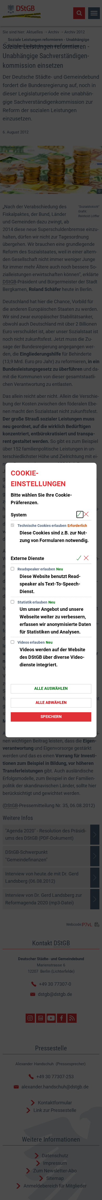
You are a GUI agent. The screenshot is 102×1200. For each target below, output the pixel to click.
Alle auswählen (51, 688)
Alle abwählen (51, 702)
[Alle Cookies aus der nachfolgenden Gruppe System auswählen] (80, 514)
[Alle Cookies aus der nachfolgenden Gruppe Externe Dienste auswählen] (80, 558)
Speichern (51, 716)
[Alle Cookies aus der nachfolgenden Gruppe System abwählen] (87, 514)
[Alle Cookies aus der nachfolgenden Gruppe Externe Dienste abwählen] (87, 558)
